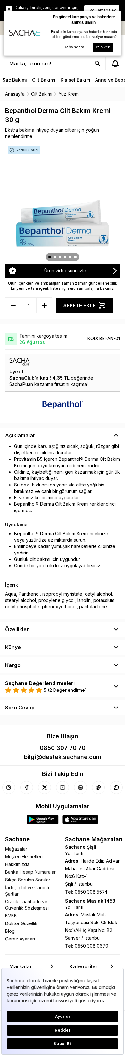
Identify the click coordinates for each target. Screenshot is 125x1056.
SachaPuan (21, 384)
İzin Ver (103, 47)
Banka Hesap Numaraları (31, 872)
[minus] (44, 305)
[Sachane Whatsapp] (116, 787)
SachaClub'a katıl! (30, 378)
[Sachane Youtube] (62, 787)
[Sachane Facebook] (26, 787)
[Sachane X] (44, 787)
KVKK (11, 915)
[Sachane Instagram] (8, 787)
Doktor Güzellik (21, 923)
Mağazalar (16, 849)
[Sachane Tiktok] (98, 787)
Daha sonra (73, 47)
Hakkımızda (17, 864)
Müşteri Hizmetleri (24, 856)
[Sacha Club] (62, 362)
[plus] (13, 305)
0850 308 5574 (91, 892)
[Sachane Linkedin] (80, 787)
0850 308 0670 (91, 946)
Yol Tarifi (74, 853)
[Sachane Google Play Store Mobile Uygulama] (43, 819)
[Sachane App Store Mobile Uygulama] (80, 819)
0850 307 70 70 (63, 747)
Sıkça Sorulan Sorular (27, 879)
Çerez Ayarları (20, 938)
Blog (10, 931)
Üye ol (16, 371)
